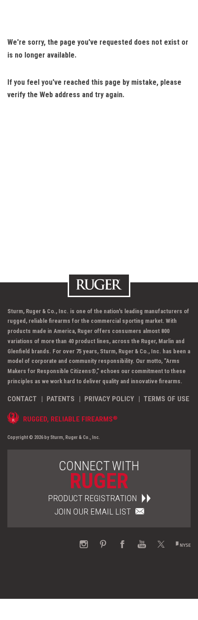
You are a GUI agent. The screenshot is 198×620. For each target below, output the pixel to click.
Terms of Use (166, 399)
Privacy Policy (109, 399)
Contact (22, 399)
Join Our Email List (92, 511)
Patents (61, 399)
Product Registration (92, 498)
